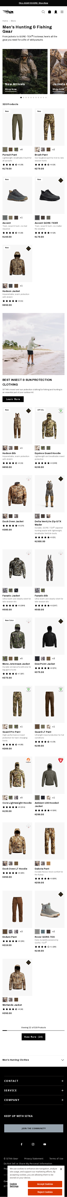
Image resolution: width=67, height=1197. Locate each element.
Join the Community (34, 1128)
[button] (4, 149)
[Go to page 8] (38, 97)
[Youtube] (45, 1145)
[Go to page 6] (33, 97)
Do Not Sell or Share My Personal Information (28, 1163)
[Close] (61, 1169)
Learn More (13, 399)
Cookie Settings (14, 1185)
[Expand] (63, 1060)
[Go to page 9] (41, 97)
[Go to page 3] (26, 97)
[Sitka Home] (18, 12)
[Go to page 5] (31, 97)
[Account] (55, 11)
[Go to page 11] (46, 97)
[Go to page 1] (21, 97)
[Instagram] (33, 1145)
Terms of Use (56, 1158)
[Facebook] (22, 1145)
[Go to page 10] (43, 97)
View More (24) (33, 1036)
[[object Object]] (25, 71)
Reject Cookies (45, 1192)
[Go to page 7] (36, 97)
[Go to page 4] (28, 97)
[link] (25, 71)
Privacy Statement (33, 1158)
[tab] (33, 1060)
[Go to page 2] (23, 97)
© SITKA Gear (11, 1158)
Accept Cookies (45, 1184)
